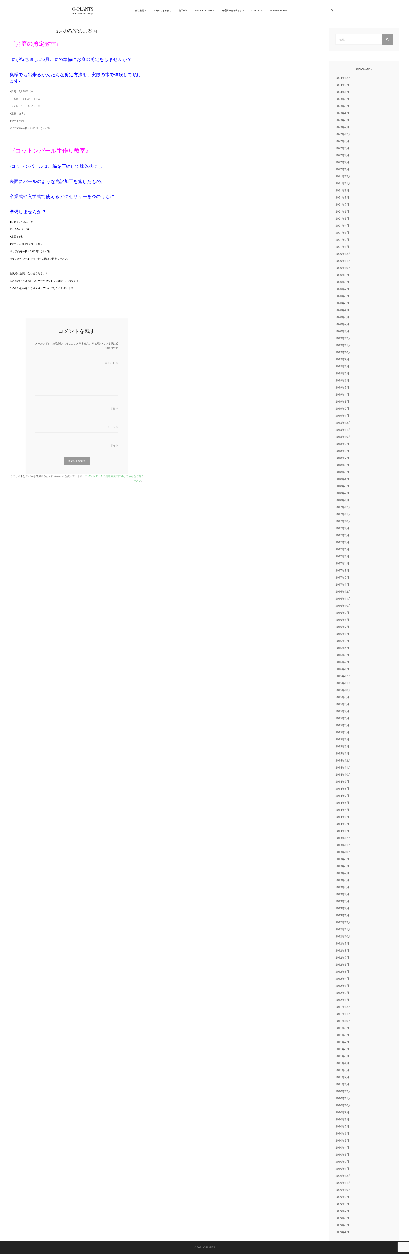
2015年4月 (342, 732)
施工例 (182, 10)
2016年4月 (342, 648)
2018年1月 (342, 500)
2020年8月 (342, 282)
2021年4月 (342, 225)
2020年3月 (342, 317)
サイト (114, 445)
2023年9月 (342, 99)
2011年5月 (342, 1056)
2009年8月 (342, 1204)
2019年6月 (342, 380)
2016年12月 (343, 591)
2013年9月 (342, 859)
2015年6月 (342, 718)
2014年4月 (342, 810)
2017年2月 (342, 577)
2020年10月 (343, 268)
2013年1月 (342, 915)
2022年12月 (343, 134)
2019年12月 (343, 338)
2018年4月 (342, 479)
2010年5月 (342, 1140)
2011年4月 (342, 1063)
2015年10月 (343, 690)
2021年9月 (342, 190)
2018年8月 (342, 451)
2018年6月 (342, 465)
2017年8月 (342, 535)
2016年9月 (342, 613)
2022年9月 (342, 141)
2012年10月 (343, 936)
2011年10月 (343, 1021)
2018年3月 (342, 486)
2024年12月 (343, 78)
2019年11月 (343, 345)
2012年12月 (343, 922)
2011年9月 (342, 1028)
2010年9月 (342, 1112)
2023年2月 (342, 127)
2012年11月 (343, 929)
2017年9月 (342, 528)
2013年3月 (342, 901)
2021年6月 (342, 211)
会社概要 (139, 10)
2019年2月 (342, 408)
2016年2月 (342, 662)
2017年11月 (343, 514)
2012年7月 (342, 957)
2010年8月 (342, 1119)
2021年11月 (343, 183)
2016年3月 (342, 655)
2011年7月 (342, 1042)
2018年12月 (343, 423)
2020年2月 (342, 324)
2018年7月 (342, 458)
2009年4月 (342, 1232)
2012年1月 (342, 1000)
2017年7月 (342, 542)
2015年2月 (342, 746)
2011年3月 (342, 1070)
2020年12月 (343, 254)
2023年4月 (342, 113)
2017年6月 (342, 549)
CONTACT (256, 10)
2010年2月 (342, 1161)
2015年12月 (343, 676)
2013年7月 (342, 873)
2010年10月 (343, 1105)
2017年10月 (343, 521)
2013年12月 (343, 838)
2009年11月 (343, 1183)
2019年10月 (343, 352)
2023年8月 (342, 106)
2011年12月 (343, 1007)
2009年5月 (342, 1225)
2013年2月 (342, 908)
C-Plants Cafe (203, 10)
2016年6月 (342, 634)
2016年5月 (342, 641)
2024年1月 (342, 92)
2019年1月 (342, 415)
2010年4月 (342, 1147)
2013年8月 (342, 866)
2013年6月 (342, 880)
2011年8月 (342, 1035)
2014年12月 (343, 760)
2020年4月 (342, 310)
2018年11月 (343, 430)
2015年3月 (342, 739)
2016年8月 (342, 620)
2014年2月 (342, 824)
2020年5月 (342, 303)
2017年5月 (342, 556)
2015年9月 (342, 697)
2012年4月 (342, 978)
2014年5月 (342, 803)
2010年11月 (343, 1098)
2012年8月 (342, 950)
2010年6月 (342, 1133)
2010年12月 (343, 1091)
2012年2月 (342, 993)
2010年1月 (342, 1169)
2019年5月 (342, 387)
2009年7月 (342, 1211)
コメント (111, 363)
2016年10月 (343, 605)
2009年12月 (343, 1176)
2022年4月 (342, 155)
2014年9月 (342, 781)
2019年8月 (342, 366)
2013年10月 (343, 852)
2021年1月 (342, 247)
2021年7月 (342, 204)
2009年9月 (342, 1197)
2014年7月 (342, 796)
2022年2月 (342, 162)
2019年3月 (342, 401)
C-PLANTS (82, 9)
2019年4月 (342, 394)
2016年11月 (343, 598)
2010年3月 (342, 1154)
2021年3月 (342, 232)
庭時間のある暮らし (232, 10)
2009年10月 (343, 1190)
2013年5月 (342, 887)
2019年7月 (342, 373)
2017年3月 (342, 570)
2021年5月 (342, 218)
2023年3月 (342, 120)
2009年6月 (342, 1218)
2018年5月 (342, 472)
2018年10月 (343, 437)
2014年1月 (342, 831)
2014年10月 (343, 774)
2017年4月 (342, 563)
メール (112, 427)
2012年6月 (342, 964)
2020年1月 (342, 331)
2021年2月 (342, 240)
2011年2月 (342, 1077)
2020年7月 (342, 289)
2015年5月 (342, 725)
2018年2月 (342, 493)
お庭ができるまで (162, 10)
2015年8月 (342, 704)
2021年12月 (343, 176)
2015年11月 (343, 683)
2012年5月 (342, 971)
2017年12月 (343, 507)
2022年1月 (342, 169)
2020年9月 (342, 275)
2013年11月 (343, 845)
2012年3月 (342, 986)
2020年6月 (342, 296)
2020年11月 (343, 261)
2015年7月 (342, 711)
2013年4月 (342, 894)
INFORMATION (278, 10)
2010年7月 (342, 1126)
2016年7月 (342, 627)
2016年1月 (342, 669)
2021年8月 (342, 197)
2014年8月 (342, 788)
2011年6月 (342, 1049)
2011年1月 (342, 1084)
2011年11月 (343, 1014)
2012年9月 (342, 943)
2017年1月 (342, 584)
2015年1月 (342, 753)
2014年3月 (342, 817)
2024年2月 (342, 85)
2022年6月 (342, 148)
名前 (114, 408)
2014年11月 (343, 767)
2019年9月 (342, 359)
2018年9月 (342, 444)
